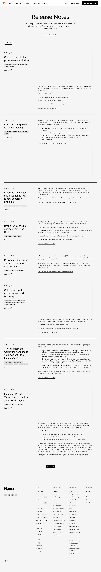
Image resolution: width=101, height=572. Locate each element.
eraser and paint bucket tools (61, 143)
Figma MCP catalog (80, 451)
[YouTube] (9, 495)
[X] (5, 495)
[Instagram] (12, 495)
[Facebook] (16, 495)
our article (82, 449)
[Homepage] (9, 489)
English (9, 561)
